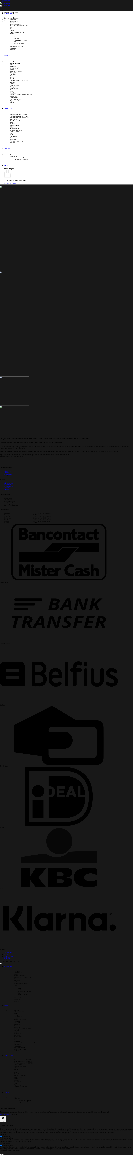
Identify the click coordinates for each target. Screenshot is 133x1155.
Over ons (7, 487)
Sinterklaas (13, 48)
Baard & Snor (14, 119)
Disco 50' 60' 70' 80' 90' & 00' (19, 26)
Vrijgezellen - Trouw (16, 101)
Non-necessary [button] (5, 1143)
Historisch (13, 79)
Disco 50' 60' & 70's (16, 71)
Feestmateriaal (14, 125)
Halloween (13, 29)
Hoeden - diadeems (16, 130)
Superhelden (14, 97)
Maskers (12, 135)
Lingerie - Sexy (14, 85)
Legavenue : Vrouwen (21, 158)
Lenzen (12, 133)
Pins (11, 155)
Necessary (6, 1136)
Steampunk (13, 96)
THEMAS (7, 56)
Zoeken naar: (8, 18)
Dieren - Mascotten (16, 24)
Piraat (11, 91)
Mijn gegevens (8, 483)
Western (12, 49)
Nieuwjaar (13, 87)
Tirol (15, 41)
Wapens (12, 142)
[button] (6, 165)
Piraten (16, 37)
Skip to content (5, 1)
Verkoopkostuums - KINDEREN (19, 117)
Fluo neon (13, 74)
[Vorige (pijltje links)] (1, 1154)
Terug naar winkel (10, 183)
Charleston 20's (14, 21)
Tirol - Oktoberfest (15, 99)
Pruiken (12, 138)
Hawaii (12, 77)
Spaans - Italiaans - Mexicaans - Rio (21, 94)
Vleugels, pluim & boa (16, 141)
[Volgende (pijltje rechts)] (3, 1154)
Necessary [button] (3, 1134)
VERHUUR (8, 13)
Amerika (12, 62)
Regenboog (13, 139)
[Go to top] (1, 963)
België (12, 65)
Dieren (12, 69)
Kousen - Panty (14, 131)
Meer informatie (5, 1114)
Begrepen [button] (15, 1114)
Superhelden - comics (20, 40)
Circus (12, 22)
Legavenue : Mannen (21, 159)
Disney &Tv (13, 72)
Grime (12, 127)
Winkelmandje (8, 484)
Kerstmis (16, 38)
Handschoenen (14, 128)
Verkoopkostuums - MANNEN (19, 116)
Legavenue (13, 156)
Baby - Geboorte (15, 63)
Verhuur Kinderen (19, 43)
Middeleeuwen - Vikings (17, 32)
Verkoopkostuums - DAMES (18, 114)
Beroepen (13, 19)
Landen (12, 30)
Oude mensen (14, 88)
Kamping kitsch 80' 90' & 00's (19, 80)
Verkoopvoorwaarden (10, 491)
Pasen (12, 33)
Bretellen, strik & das (16, 121)
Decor (11, 27)
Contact (6, 489)
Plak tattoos (13, 136)
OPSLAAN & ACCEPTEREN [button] (10, 1150)
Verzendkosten (8, 486)
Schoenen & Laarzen (16, 46)
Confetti (12, 124)
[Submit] (4, 20)
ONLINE (7, 149)
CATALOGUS (8, 108)
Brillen (12, 122)
